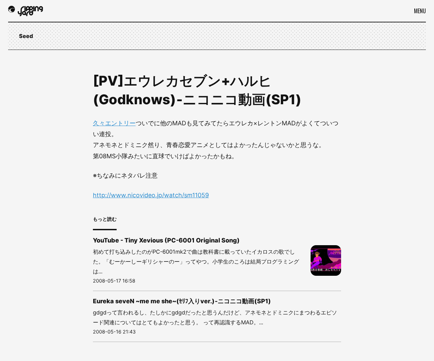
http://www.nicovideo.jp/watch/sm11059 (151, 195)
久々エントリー (114, 123)
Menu (420, 11)
